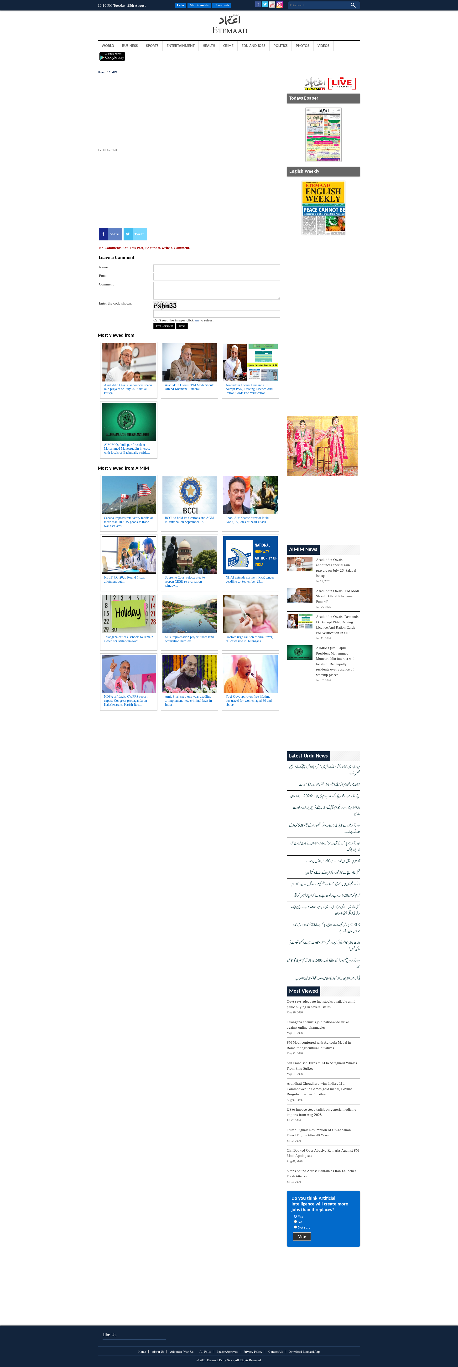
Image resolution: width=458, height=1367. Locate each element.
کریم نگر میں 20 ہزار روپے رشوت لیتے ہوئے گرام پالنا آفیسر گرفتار (327, 896)
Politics (281, 46)
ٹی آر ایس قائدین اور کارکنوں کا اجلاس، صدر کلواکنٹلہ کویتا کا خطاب (327, 978)
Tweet (139, 234)
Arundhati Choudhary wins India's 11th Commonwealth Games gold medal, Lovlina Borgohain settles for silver (320, 1089)
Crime (228, 46)
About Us (158, 1351)
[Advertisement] (136, 25)
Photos (302, 46)
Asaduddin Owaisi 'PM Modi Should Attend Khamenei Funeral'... (189, 387)
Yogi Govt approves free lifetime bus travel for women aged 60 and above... (249, 700)
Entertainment (181, 46)
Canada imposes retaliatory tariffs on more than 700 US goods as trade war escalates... (129, 522)
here (197, 320)
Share (114, 234)
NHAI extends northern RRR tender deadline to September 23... (250, 579)
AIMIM (113, 72)
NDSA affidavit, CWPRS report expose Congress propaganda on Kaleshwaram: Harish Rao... (125, 700)
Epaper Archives (227, 1351)
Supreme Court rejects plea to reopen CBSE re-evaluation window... (185, 581)
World (108, 46)
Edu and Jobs (253, 46)
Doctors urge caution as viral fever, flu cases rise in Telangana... (249, 639)
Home (101, 72)
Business (130, 46)
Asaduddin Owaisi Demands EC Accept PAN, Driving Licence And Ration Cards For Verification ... (249, 389)
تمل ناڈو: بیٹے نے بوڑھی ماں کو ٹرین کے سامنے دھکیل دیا (333, 873)
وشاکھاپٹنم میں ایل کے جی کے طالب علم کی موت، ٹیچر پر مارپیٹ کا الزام (325, 884)
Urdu (180, 5)
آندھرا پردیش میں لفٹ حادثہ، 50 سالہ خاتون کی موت (333, 861)
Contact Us (275, 1351)
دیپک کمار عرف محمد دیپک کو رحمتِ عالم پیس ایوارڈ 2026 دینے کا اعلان (325, 796)
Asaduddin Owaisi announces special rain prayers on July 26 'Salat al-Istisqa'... (128, 389)
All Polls (205, 1351)
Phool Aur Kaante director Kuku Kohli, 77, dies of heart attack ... (248, 520)
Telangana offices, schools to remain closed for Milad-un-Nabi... (128, 639)
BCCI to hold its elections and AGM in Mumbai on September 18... (189, 520)
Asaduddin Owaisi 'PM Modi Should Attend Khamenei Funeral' (337, 596)
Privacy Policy (253, 1351)
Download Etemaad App (304, 1351)
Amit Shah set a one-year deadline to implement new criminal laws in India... (188, 700)
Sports (152, 46)
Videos (323, 46)
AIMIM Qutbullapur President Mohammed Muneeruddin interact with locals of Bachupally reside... (127, 449)
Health (209, 46)
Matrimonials (199, 5)
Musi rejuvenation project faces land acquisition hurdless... (189, 639)
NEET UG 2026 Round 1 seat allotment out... (124, 579)
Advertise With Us (181, 1351)
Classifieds (221, 5)
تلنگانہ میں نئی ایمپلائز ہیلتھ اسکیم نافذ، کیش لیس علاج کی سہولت (329, 785)
